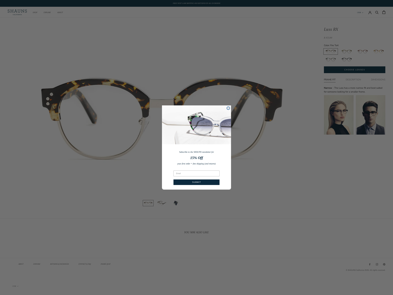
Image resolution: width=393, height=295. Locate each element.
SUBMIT (196, 182)
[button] (196, 124)
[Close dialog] (228, 108)
